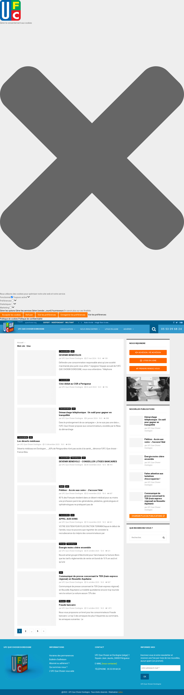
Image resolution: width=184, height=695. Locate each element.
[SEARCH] (164, 537)
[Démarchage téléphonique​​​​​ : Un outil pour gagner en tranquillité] (136, 420)
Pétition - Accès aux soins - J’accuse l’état (80, 490)
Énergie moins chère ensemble (75, 547)
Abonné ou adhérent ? (59, 663)
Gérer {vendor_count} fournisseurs (48, 310)
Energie (62, 544)
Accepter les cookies (11, 315)
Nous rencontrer (89, 329)
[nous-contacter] (109, 663)
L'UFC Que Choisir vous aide (61, 671)
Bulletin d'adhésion (57, 659)
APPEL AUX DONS (68, 519)
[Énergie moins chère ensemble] (136, 459)
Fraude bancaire (67, 605)
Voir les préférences (47, 315)
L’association (66, 329)
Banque (62, 601)
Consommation (65, 408)
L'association (64, 351)
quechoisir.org (31, 323)
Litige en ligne (111, 329)
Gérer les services (24, 310)
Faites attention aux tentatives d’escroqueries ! (153, 476)
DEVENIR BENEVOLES (70, 355)
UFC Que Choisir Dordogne (31, 329)
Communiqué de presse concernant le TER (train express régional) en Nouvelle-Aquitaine (88, 577)
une (72, 351)
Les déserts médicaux (28, 441)
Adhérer (127, 329)
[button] (92, 158)
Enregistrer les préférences (73, 315)
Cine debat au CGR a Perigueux (75, 383)
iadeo (120, 692)
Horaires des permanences (61, 655)
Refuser (29, 315)
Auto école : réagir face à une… (97, 323)
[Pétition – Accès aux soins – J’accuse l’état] (136, 442)
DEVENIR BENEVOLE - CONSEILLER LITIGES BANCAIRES (88, 461)
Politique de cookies (9, 319)
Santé (62, 486)
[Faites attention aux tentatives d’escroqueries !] (136, 476)
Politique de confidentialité (30, 319)
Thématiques (75, 458)
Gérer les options (7, 310)
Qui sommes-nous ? (58, 667)
